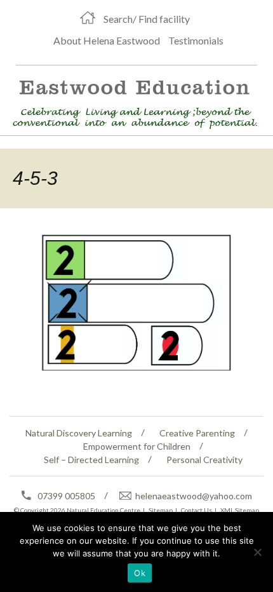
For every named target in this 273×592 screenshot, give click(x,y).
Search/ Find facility (146, 19)
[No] (257, 552)
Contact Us (196, 510)
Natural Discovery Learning (78, 432)
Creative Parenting (197, 432)
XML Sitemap (239, 510)
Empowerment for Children (136, 446)
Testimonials (195, 40)
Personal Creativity (204, 459)
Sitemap (161, 510)
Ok (139, 573)
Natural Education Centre (103, 510)
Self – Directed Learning (91, 459)
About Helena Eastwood (106, 40)
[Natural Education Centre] (131, 102)
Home (87, 17)
